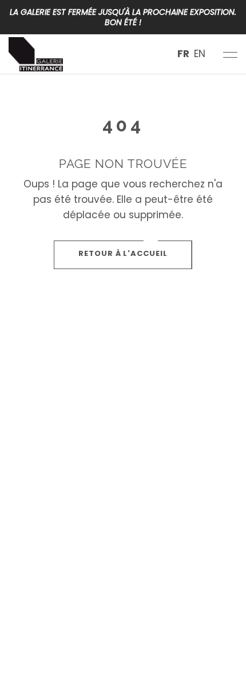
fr (183, 54)
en (199, 54)
